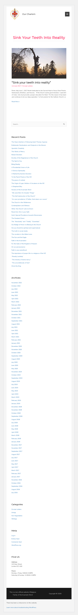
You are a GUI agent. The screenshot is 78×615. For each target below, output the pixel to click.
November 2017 (16, 448)
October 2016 (15, 483)
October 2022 (15, 286)
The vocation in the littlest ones (21, 234)
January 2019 (15, 404)
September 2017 (16, 451)
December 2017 (16, 445)
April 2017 (14, 467)
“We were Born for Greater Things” (23, 193)
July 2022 (14, 289)
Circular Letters (27, 86)
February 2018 (16, 439)
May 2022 (14, 295)
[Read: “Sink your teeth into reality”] (39, 63)
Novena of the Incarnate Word (21, 190)
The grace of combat (18, 180)
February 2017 (16, 473)
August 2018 (15, 419)
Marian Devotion (16, 155)
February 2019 (16, 400)
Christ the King (16, 266)
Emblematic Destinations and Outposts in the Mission (28, 145)
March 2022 (15, 302)
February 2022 (16, 305)
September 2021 (16, 321)
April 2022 (14, 299)
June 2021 (14, 330)
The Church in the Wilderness (21, 202)
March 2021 (15, 337)
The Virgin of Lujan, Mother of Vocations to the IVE (27, 183)
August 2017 (15, 454)
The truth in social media (19, 231)
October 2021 (15, 318)
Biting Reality (15, 164)
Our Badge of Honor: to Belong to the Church (26, 225)
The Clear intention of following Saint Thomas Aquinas (29, 142)
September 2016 (16, 486)
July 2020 (14, 362)
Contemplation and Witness (20, 206)
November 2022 (16, 283)
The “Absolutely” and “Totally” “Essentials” (25, 221)
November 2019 (16, 372)
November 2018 (16, 410)
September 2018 (16, 416)
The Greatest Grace (17, 218)
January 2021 (15, 343)
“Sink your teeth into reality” (31, 82)
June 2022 (14, 292)
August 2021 (15, 324)
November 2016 (16, 480)
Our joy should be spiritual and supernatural (25, 228)
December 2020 (16, 346)
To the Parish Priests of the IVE (21, 177)
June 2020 (14, 365)
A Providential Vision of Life (20, 167)
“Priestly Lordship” (17, 256)
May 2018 (14, 429)
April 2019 (14, 394)
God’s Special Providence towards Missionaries (26, 215)
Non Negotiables (16, 516)
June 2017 (14, 461)
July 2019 (14, 384)
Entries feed (15, 539)
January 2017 (15, 477)
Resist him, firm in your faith (20, 212)
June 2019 (14, 388)
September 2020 (16, 356)
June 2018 (14, 426)
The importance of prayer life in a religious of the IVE (28, 253)
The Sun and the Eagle (18, 237)
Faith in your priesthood (19, 250)
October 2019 (15, 375)
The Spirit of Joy (16, 161)
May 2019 (14, 391)
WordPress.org (16, 545)
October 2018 (15, 413)
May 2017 (14, 464)
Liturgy (13, 512)
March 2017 (15, 470)
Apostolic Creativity (17, 148)
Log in (13, 536)
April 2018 (14, 432)
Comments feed (16, 542)
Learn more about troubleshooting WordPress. (21, 607)
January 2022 (15, 308)
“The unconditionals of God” (20, 263)
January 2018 (15, 442)
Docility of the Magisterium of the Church (24, 158)
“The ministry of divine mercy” (21, 260)
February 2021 (16, 340)
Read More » (16, 102)
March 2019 (15, 397)
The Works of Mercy (18, 152)
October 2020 (15, 353)
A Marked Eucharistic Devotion (21, 174)
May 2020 (14, 369)
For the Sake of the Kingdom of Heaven (24, 244)
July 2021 (14, 327)
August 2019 (15, 381)
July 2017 (14, 458)
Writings (14, 519)
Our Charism (28, 14)
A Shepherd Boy (16, 186)
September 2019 (16, 378)
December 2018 (16, 407)
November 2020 (16, 350)
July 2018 (14, 423)
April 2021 (14, 334)
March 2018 (15, 435)
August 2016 (15, 489)
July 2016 (14, 493)
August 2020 (15, 359)
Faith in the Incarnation (18, 241)
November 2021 (16, 314)
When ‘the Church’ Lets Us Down (22, 209)
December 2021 (16, 311)
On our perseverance (18, 247)
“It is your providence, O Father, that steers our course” (29, 199)
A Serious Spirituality (18, 171)
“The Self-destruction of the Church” (23, 196)
